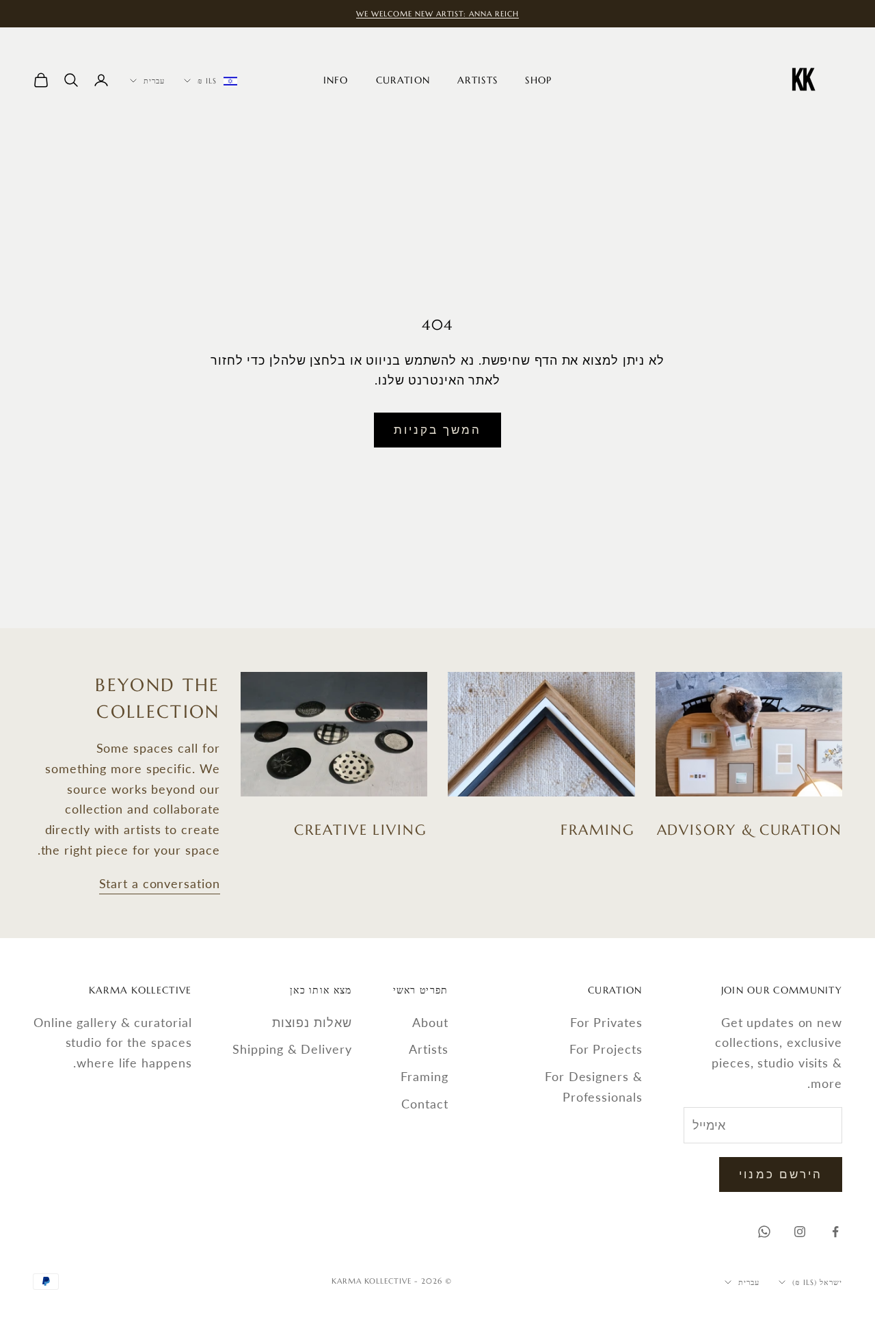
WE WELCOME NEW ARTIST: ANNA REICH (438, 13)
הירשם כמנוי (780, 1174)
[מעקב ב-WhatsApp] (764, 1231)
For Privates (606, 1022)
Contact (424, 1103)
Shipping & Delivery (291, 1048)
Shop (538, 80)
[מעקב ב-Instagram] (800, 1231)
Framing (424, 1076)
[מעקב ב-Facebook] (835, 1231)
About (430, 1022)
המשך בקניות (438, 429)
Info (336, 80)
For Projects (606, 1048)
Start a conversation (159, 883)
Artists (477, 80)
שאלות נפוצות (312, 1022)
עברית (154, 81)
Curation (403, 80)
